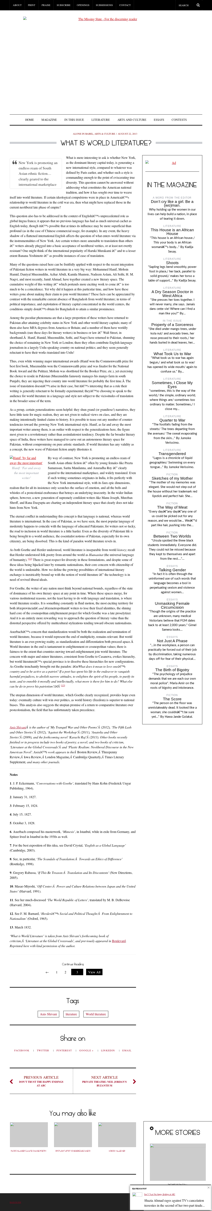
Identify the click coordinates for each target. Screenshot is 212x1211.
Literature (101, 120)
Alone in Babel (83, 133)
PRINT (31, 5)
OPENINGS (83, 5)
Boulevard (119, 941)
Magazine (49, 120)
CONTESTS (179, 120)
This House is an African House (172, 232)
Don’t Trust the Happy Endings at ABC (41, 1081)
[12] (30, 558)
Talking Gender (172, 570)
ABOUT (17, 5)
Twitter (43, 1050)
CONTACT (125, 5)
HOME (29, 120)
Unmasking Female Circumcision (172, 605)
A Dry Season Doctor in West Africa (172, 294)
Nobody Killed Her (117, 1151)
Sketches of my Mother (172, 478)
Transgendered (172, 454)
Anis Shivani (18, 727)
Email (126, 1050)
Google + (87, 1050)
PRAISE (46, 5)
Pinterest (65, 1050)
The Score (172, 699)
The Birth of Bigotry (172, 670)
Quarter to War (172, 420)
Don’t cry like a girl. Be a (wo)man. (172, 203)
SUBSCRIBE (63, 5)
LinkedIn (108, 1050)
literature (71, 1014)
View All (94, 972)
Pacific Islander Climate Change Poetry (29, 1151)
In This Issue (74, 120)
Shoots (172, 263)
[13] (63, 685)
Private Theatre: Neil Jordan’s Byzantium (104, 1081)
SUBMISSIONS (104, 5)
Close (208, 1187)
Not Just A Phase (172, 641)
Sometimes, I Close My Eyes (172, 385)
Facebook (22, 1050)
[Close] (152, 1128)
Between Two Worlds (172, 536)
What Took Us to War (172, 354)
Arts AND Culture (131, 120)
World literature (96, 1014)
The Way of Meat (172, 507)
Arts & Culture (104, 133)
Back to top (15, 1202)
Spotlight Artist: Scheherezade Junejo (72, 1151)
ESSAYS (159, 120)
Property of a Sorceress (172, 324)
